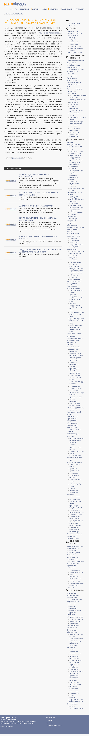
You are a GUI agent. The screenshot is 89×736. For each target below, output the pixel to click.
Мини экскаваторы (76, 121)
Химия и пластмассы (74, 462)
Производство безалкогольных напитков (75, 377)
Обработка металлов (73, 276)
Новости (14, 9)
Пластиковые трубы (76, 451)
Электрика (70, 495)
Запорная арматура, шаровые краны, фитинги (76, 440)
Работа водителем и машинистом (74, 90)
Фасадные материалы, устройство (73, 688)
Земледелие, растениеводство (73, 551)
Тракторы (70, 587)
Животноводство (73, 548)
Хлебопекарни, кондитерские (74, 404)
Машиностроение (73, 236)
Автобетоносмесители (78, 95)
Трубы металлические (75, 454)
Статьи (44, 9)
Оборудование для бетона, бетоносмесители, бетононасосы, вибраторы (76, 638)
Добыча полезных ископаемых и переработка (76, 162)
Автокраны (73, 102)
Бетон (71, 649)
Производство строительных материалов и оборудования (72, 419)
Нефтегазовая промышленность (73, 287)
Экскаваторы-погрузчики (74, 136)
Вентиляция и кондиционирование (74, 598)
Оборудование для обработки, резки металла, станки (76, 270)
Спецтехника (71, 93)
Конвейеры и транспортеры (72, 217)
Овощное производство (74, 372)
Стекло (72, 488)
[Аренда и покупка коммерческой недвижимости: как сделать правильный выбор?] (11, 253)
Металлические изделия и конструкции (75, 264)
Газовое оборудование (74, 304)
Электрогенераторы (74, 534)
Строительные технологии (72, 705)
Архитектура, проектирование (73, 594)
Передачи (73, 238)
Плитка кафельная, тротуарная (76, 672)
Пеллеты (72, 214)
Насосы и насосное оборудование (74, 283)
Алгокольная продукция (74, 350)
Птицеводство (72, 559)
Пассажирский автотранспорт (72, 79)
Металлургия (72, 249)
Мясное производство (74, 367)
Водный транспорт (74, 67)
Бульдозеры (73, 104)
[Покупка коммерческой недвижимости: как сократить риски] (11, 224)
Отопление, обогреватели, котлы (75, 616)
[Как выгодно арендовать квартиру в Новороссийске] (11, 181)
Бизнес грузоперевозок (75, 61)
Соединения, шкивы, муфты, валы (76, 246)
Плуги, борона (74, 581)
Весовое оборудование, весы (74, 143)
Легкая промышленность (73, 233)
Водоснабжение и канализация (73, 603)
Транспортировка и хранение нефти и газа (76, 320)
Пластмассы (73, 473)
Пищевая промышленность (73, 346)
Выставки (35, 9)
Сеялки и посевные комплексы (76, 584)
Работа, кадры (72, 35)
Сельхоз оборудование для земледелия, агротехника (75, 563)
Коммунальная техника (74, 114)
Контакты (49, 723)
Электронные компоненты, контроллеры (74, 529)
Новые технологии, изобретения (74, 335)
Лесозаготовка (75, 205)
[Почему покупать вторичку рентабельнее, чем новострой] (11, 240)
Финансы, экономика (74, 53)
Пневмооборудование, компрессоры (75, 409)
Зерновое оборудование (74, 569)
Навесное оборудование (72, 75)
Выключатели (74, 497)
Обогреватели (74, 621)
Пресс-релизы (24, 9)
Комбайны (70, 555)
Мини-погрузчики (75, 124)
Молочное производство (74, 363)
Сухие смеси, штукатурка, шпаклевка (74, 678)
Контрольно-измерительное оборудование (72, 223)
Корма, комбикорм (76, 572)
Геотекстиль (74, 652)
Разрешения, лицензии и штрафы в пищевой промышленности (76, 393)
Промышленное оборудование (72, 426)
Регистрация (50, 717)
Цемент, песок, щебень (75, 696)
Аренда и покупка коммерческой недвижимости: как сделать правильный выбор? (40, 251)
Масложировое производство (75, 359)
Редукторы (73, 242)
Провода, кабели (75, 514)
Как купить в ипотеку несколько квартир (36, 206)
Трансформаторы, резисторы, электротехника (76, 523)
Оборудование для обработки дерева (76, 209)
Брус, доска (73, 197)
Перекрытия (73, 669)
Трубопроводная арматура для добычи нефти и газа (75, 328)
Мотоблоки (73, 577)
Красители (73, 469)
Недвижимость (17, 13)
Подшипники (74, 240)
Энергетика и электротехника (73, 537)
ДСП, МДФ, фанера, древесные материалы (76, 201)
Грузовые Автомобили (75, 69)
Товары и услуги (67, 9)
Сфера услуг (71, 37)
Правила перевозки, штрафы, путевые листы (74, 84)
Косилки (72, 574)
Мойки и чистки (75, 46)
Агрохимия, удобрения (75, 546)
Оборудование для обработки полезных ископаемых (76, 174)
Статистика (80, 9)
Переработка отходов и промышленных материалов (75, 340)
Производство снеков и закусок (75, 387)
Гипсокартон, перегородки (74, 657)
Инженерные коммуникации (72, 607)
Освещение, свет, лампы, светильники (76, 511)
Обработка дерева (76, 212)
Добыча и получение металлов (73, 257)
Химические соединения (73, 491)
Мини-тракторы (72, 557)
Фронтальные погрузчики (74, 129)
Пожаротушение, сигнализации (73, 627)
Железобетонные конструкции (75, 661)
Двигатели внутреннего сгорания (74, 183)
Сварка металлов (75, 279)
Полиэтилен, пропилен (74, 476)
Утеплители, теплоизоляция (75, 683)
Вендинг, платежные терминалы (73, 42)
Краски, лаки (74, 471)
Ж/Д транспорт (72, 71)
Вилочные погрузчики (73, 107)
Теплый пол (73, 623)
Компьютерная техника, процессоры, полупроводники (75, 504)
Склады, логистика (74, 429)
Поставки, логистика (74, 33)
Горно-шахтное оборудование (75, 156)
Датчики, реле (74, 499)
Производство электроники (74, 517)
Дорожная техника (76, 111)
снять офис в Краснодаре (48, 33)
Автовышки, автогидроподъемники (77, 99)
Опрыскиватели (75, 579)
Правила (49, 720)
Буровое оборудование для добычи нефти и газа (76, 298)
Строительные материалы (72, 646)
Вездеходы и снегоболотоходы (73, 64)
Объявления (53, 9)
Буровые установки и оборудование (76, 152)
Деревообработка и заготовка (74, 193)
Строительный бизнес (75, 708)
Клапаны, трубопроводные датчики (75, 447)
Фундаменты (74, 693)
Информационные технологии (73, 24)
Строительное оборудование (72, 631)
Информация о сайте (54, 726)
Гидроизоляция (75, 654)
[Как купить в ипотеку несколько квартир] (11, 209)
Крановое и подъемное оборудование (75, 228)
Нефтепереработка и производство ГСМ (76, 314)
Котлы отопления (76, 619)
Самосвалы (73, 126)
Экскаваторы (74, 132)
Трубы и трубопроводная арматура (73, 434)
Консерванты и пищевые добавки (76, 354)
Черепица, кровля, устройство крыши (76, 700)
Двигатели (71, 179)
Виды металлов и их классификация (76, 252)
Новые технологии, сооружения (74, 611)
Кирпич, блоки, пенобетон (75, 666)
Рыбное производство (74, 400)
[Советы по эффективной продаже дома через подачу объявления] (11, 196)
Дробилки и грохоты (73, 167)
